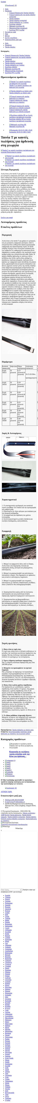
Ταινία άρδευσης (15, 815)
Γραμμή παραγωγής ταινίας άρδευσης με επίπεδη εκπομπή (19, 111)
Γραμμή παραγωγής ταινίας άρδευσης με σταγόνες (18, 101)
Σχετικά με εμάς (10, 32)
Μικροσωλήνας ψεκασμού (18, 28)
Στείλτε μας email (7, 217)
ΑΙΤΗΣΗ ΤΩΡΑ (6, 792)
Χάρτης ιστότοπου (29, 813)
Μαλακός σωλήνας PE (16, 26)
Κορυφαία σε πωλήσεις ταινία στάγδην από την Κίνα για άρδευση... (19, 754)
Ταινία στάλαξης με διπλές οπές (20, 93)
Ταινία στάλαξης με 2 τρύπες (19, 22)
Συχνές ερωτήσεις (11, 38)
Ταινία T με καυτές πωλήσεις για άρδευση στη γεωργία (20, 86)
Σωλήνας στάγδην (15, 24)
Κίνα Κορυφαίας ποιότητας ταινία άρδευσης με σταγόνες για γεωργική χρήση (16, 733)
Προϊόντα (8, 11)
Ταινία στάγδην (14, 18)
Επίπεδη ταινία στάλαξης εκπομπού (13, 819)
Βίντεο (7, 36)
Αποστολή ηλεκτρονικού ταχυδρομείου (14, 824)
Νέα (6, 34)
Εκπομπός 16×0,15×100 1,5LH (20, 132)
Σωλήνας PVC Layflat (16, 30)
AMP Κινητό (5, 815)
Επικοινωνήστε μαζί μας (13, 40)
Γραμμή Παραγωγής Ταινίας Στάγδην (21, 13)
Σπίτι (6, 9)
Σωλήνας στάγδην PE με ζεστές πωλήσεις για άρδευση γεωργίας (20, 120)
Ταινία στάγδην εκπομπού (18, 20)
